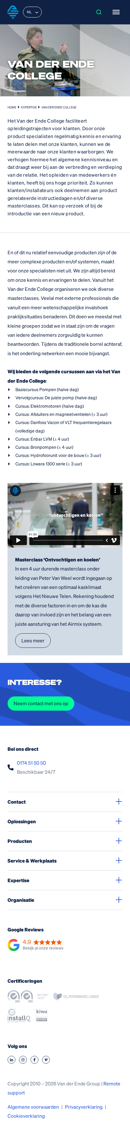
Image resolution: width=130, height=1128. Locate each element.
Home (12, 107)
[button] (35, 945)
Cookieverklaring (26, 1116)
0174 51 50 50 (31, 763)
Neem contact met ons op (41, 703)
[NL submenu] (36, 12)
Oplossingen (22, 821)
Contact (17, 802)
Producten (20, 841)
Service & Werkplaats (32, 860)
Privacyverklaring (83, 1107)
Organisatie (21, 900)
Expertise (29, 107)
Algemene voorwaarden (33, 1107)
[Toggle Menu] (116, 12)
